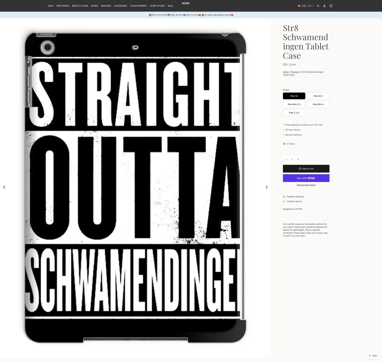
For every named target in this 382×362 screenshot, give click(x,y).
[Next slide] (267, 187)
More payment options (306, 185)
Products (295, 72)
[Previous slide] (3, 187)
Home (286, 72)
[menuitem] (170, 6)
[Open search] (318, 6)
